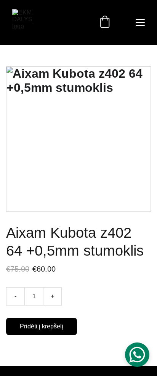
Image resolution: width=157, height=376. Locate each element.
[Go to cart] (104, 22)
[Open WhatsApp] (137, 354)
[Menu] (140, 22)
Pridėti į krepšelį (41, 326)
